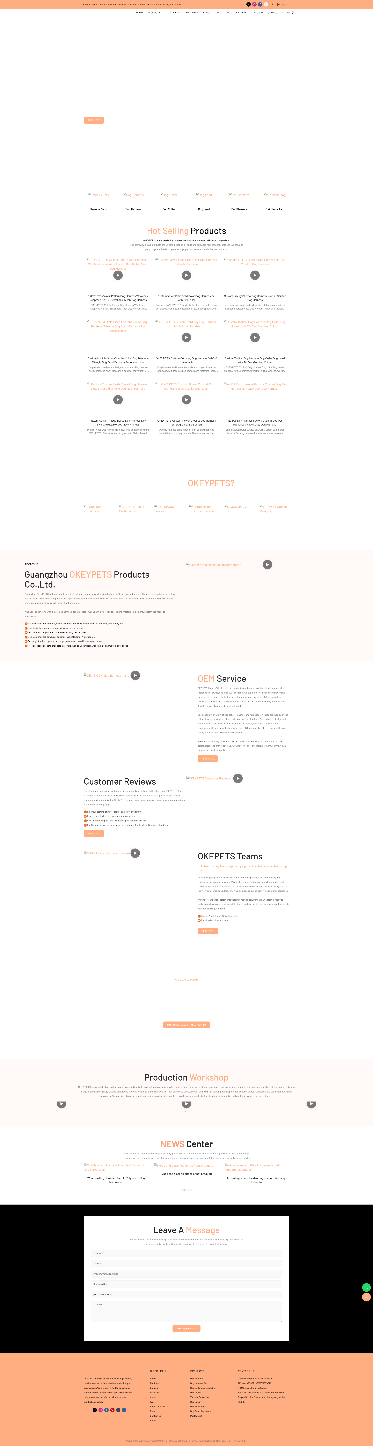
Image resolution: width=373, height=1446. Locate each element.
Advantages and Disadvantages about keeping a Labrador (186, 1180)
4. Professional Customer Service (204, 521)
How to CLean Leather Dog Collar (257, 1173)
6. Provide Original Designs (274, 521)
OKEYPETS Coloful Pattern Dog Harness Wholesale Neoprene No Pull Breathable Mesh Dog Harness (118, 298)
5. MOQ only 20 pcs (239, 519)
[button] (293, 12)
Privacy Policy (239, 1441)
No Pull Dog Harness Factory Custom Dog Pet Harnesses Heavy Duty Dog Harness (255, 422)
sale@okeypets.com (257, 1387)
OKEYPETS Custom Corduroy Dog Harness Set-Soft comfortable (186, 360)
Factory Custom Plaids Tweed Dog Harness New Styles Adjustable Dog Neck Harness (118, 422)
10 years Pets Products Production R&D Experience (135, 80)
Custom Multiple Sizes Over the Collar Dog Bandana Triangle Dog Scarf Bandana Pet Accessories (118, 360)
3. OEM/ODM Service (169, 519)
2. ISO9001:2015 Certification (134, 521)
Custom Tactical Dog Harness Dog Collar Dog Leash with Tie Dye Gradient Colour (255, 360)
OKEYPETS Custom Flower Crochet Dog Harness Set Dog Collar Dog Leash (186, 422)
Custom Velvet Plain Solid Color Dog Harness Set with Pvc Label (186, 298)
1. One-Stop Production (98, 519)
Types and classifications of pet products (116, 1173)
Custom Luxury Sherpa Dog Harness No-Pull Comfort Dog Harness (255, 298)
